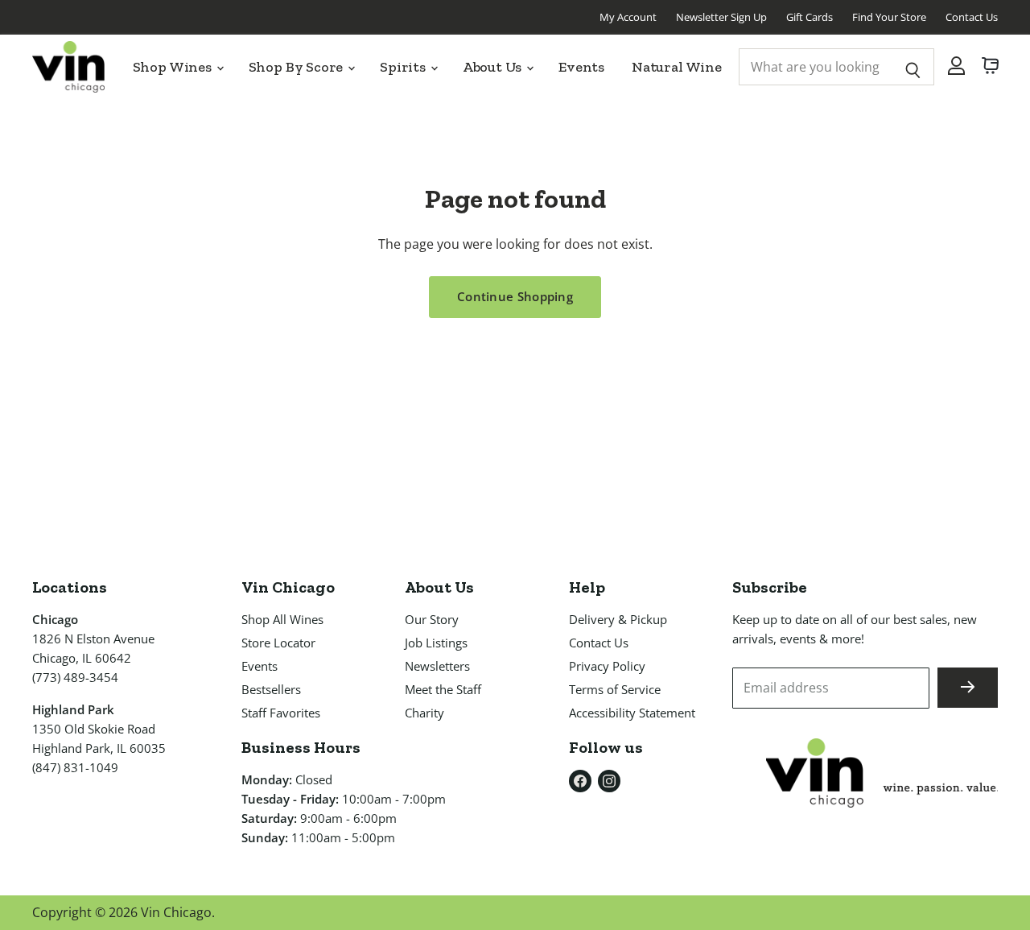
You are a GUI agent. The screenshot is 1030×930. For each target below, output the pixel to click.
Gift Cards (809, 17)
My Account (628, 17)
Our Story (432, 619)
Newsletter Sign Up (721, 17)
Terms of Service (615, 689)
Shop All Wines (282, 619)
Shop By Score (298, 67)
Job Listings (436, 642)
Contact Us (972, 17)
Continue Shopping (515, 296)
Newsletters (437, 666)
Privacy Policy (607, 666)
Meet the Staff (443, 689)
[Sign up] (967, 688)
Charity (424, 713)
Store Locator (278, 642)
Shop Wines (174, 67)
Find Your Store (889, 17)
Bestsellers (271, 689)
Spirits (404, 67)
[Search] (913, 66)
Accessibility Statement (632, 713)
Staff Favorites (280, 713)
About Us (494, 67)
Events (581, 67)
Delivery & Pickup (618, 619)
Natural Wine (677, 67)
